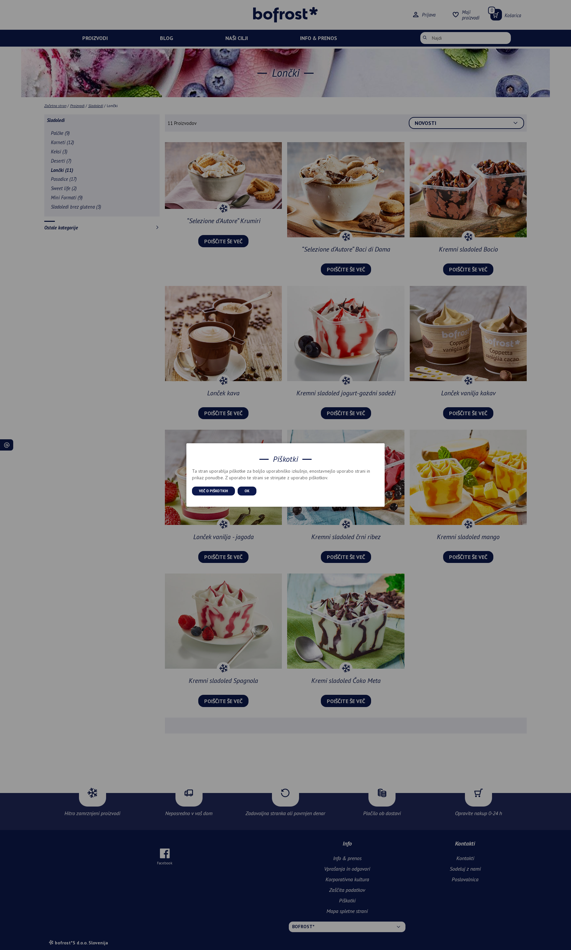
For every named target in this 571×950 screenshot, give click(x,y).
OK (247, 491)
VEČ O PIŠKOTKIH (213, 491)
